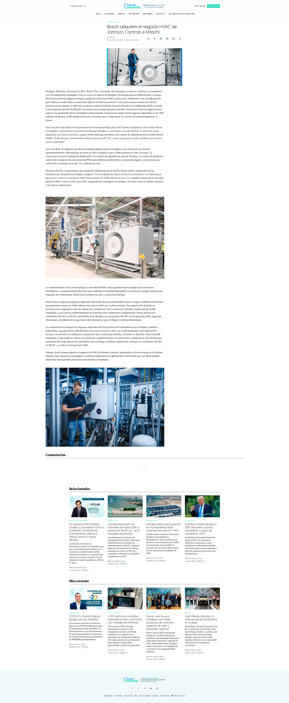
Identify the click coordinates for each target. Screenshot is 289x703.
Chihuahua (112, 521)
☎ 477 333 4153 (178, 695)
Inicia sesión (200, 6)
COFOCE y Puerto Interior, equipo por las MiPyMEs (85, 618)
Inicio (98, 14)
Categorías (109, 14)
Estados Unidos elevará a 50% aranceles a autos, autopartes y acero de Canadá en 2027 (200, 528)
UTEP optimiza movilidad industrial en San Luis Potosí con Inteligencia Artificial (125, 619)
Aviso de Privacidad (142, 695)
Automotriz (151, 521)
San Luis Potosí (114, 613)
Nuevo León (151, 613)
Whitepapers (134, 14)
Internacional (113, 22)
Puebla (188, 613)
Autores (155, 695)
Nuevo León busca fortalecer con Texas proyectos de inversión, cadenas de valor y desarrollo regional (160, 623)
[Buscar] (85, 6)
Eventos (121, 14)
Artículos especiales (78, 521)
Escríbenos (164, 695)
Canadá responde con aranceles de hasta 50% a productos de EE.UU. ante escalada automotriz (123, 528)
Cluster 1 (111, 37)
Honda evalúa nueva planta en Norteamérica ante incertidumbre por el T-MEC (163, 527)
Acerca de (128, 695)
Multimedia (148, 14)
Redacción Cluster (154, 558)
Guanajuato (74, 613)
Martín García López (78, 567)
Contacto (160, 14)
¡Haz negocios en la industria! (182, 14)
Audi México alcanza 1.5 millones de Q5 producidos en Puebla (201, 619)
